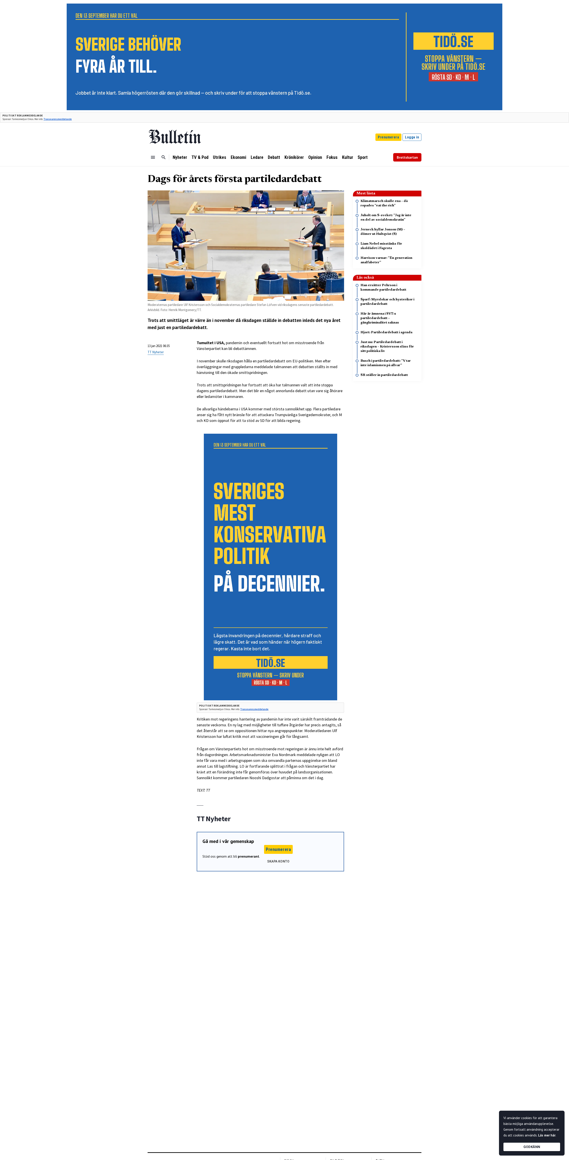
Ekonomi (238, 157)
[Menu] (153, 157)
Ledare (257, 157)
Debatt (274, 157)
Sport (363, 157)
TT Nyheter (156, 352)
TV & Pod (200, 157)
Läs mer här (546, 1135)
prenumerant (248, 856)
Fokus (332, 157)
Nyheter (180, 157)
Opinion (315, 157)
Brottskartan (407, 157)
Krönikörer (294, 157)
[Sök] (163, 157)
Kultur (347, 157)
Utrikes (219, 157)
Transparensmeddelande (58, 119)
